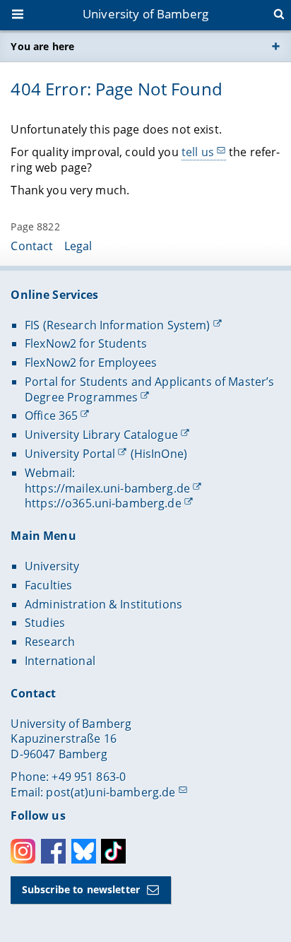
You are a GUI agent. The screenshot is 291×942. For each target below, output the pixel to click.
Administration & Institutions (103, 604)
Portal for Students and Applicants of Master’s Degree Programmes (149, 389)
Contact (32, 246)
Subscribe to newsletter (81, 889)
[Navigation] (19, 15)
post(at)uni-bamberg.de (110, 792)
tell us (198, 152)
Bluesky (83, 851)
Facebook (53, 851)
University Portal (70, 453)
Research (50, 641)
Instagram (23, 851)
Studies (45, 622)
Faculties (48, 585)
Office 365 (51, 415)
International (60, 661)
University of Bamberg (145, 14)
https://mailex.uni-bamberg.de (107, 488)
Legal (78, 246)
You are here (42, 46)
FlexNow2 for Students (86, 343)
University (52, 566)
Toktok (113, 851)
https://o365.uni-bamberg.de (103, 503)
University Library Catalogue (101, 434)
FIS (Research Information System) (117, 325)
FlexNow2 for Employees (91, 362)
